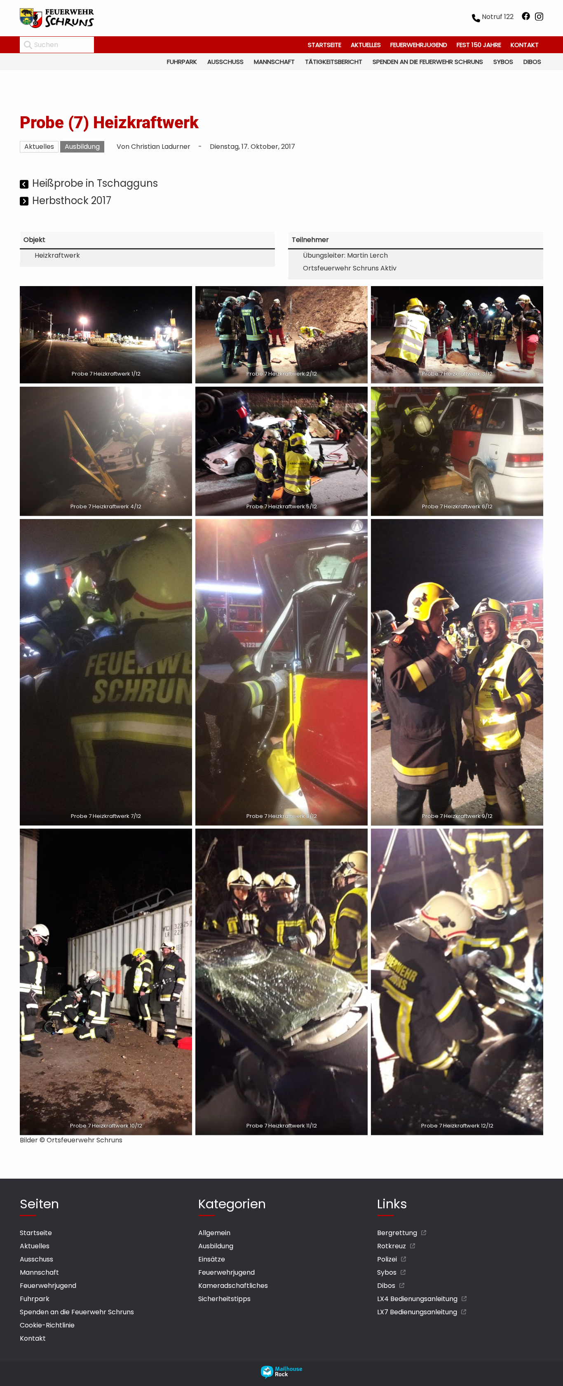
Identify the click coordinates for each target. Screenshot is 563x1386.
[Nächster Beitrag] (25, 202)
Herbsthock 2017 (71, 200)
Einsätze (211, 1259)
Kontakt (525, 44)
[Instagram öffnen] (539, 18)
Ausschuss (225, 61)
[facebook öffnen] (526, 18)
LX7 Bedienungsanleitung (417, 1312)
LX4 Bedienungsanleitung (417, 1299)
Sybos (503, 61)
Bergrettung (397, 1233)
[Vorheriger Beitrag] (25, 184)
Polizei (387, 1259)
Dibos (532, 61)
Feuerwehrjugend (418, 44)
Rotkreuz (391, 1246)
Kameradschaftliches (233, 1285)
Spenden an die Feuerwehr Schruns (428, 61)
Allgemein (214, 1233)
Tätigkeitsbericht (333, 61)
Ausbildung (82, 146)
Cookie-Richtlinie (47, 1325)
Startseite (324, 44)
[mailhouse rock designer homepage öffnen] (281, 1376)
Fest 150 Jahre (479, 44)
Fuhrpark (182, 61)
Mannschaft (274, 61)
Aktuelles (366, 44)
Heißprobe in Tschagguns (95, 183)
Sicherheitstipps (224, 1299)
